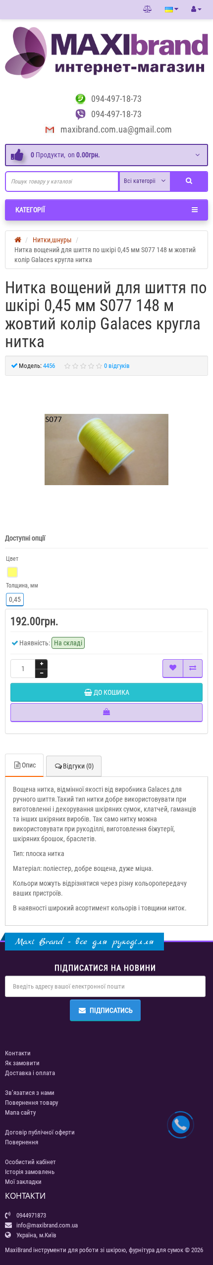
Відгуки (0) (78, 766)
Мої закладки (23, 1181)
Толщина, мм (22, 585)
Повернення (21, 1142)
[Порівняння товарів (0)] (148, 9)
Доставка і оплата (30, 1073)
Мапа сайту (20, 1112)
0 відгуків (117, 365)
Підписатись (111, 1010)
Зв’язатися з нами (29, 1092)
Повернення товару (31, 1102)
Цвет (12, 558)
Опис (29, 765)
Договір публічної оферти (40, 1132)
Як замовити (22, 1063)
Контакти (18, 1053)
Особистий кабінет (30, 1162)
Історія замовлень (29, 1171)
